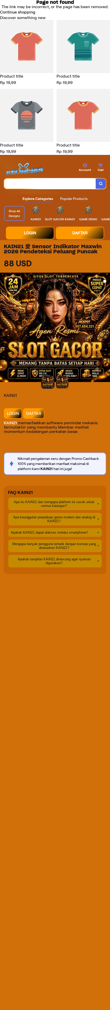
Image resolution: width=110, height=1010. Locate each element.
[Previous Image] (4, 328)
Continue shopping (17, 12)
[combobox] (50, 184)
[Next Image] (106, 328)
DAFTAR (79, 233)
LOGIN (30, 233)
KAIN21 (10, 423)
